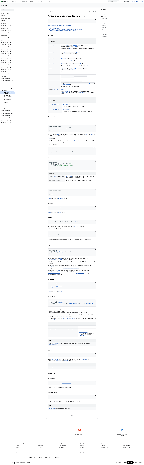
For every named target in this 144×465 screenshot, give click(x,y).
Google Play (40, 1)
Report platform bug (126, 441)
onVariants (63, 68)
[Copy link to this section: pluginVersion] (56, 378)
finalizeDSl (63, 58)
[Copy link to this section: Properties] (56, 100)
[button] (7, 25)
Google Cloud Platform (49, 457)
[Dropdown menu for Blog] (51, 1)
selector (62, 49)
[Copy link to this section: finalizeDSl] (54, 203)
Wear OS (60, 443)
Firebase (41, 457)
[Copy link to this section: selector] (53, 350)
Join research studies (126, 447)
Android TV (61, 449)
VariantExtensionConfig (83, 332)
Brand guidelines (27, 462)
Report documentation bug (127, 443)
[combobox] (113, 1)
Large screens (61, 441)
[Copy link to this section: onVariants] (55, 246)
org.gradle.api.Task (52, 266)
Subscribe (130, 462)
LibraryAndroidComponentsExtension (56, 30)
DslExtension (81, 335)
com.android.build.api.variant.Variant (60, 316)
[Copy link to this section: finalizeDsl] (54, 217)
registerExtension (65, 82)
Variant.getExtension (53, 344)
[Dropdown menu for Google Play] (43, 1)
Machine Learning (41, 443)
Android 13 (82, 449)
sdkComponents (66, 109)
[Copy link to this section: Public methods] (58, 41)
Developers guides (104, 443)
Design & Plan (22, 1)
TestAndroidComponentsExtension (70, 30)
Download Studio (104, 447)
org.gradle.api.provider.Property (54, 273)
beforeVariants (64, 45)
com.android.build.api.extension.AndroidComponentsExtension (59, 25)
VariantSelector (67, 91)
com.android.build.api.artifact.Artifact (72, 72)
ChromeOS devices (62, 445)
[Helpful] (93, 12)
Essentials (14, 1)
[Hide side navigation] (13, 463)
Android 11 (82, 452)
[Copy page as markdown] (85, 16)
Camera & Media (41, 447)
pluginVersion (66, 104)
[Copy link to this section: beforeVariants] (57, 122)
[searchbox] (7, 10)
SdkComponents (52, 408)
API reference (4, 5)
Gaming (39, 441)
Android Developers (51, 11)
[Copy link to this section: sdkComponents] (58, 392)
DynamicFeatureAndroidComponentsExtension (74, 29)
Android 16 (82, 443)
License (21, 462)
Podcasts (18, 452)
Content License (77, 420)
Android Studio (135, 1)
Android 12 (82, 450)
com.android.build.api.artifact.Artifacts (71, 268)
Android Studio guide (105, 441)
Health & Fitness (40, 445)
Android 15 (82, 445)
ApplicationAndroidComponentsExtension (57, 29)
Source (17, 447)
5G (38, 450)
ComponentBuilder (64, 92)
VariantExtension (58, 343)
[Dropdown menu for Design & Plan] (27, 1)
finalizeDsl (72, 60)
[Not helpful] (95, 12)
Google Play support (126, 445)
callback (70, 48)
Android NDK (103, 449)
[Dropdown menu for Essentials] (17, 1)
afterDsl (73, 140)
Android (17, 441)
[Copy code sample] (95, 147)
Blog (49, 1)
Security (17, 445)
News (17, 449)
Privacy (39, 449)
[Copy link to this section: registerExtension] (58, 296)
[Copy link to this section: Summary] (55, 35)
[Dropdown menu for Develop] (34, 1)
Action (62, 55)
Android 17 (82, 441)
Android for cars (62, 447)
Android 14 (82, 447)
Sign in (141, 1)
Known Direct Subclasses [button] (66, 29)
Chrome (35, 457)
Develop (31, 1)
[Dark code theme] (95, 19)
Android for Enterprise (20, 443)
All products (57, 457)
